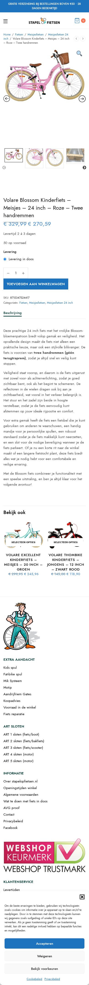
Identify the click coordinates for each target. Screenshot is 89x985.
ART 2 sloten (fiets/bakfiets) (23, 741)
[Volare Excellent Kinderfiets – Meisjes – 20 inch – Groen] (23, 535)
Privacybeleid (52, 979)
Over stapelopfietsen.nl (20, 781)
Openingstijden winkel (20, 787)
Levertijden (11, 889)
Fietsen (19, 34)
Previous (4, 167)
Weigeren (44, 956)
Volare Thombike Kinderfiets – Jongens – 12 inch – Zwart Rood (65, 562)
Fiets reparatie (13, 714)
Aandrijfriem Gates (17, 694)
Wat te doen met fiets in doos (25, 801)
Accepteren (44, 943)
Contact (8, 814)
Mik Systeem (12, 680)
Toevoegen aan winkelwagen (36, 284)
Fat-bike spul (12, 674)
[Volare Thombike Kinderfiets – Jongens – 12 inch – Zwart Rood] (66, 535)
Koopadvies (11, 700)
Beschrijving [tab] (12, 313)
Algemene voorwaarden (20, 794)
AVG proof (11, 807)
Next (84, 167)
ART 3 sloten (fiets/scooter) (23, 747)
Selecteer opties (23, 542)
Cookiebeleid (34, 979)
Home (6, 34)
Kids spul (10, 667)
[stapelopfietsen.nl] (44, 20)
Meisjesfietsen (36, 34)
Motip (7, 687)
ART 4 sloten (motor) (18, 754)
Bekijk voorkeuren (44, 968)
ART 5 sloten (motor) (18, 760)
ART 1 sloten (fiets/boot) (21, 734)
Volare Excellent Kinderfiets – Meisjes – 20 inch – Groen (23, 562)
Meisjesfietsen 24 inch (60, 303)
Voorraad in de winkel (19, 707)
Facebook (10, 827)
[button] (82, 897)
